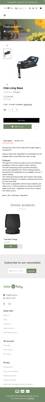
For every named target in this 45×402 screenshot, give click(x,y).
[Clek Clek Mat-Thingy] (13, 224)
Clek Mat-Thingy (10, 239)
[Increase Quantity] (16, 110)
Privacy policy (8, 367)
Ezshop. (31, 398)
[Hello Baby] (8, 10)
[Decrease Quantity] (10, 110)
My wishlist (7, 354)
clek (8, 195)
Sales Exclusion (8, 328)
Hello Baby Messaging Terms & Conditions (18, 384)
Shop (5, 320)
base (4, 195)
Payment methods (9, 380)
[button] (7, 54)
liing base (24, 195)
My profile (6, 345)
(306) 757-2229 (10, 298)
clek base (15, 195)
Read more (28, 104)
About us (6, 315)
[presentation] (7, 45)
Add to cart (18, 127)
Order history (8, 350)
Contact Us (7, 324)
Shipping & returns (9, 376)
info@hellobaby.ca (11, 295)
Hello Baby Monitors (10, 332)
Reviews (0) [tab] (18, 141)
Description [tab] (7, 141)
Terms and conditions (10, 371)
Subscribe (31, 271)
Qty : (5, 110)
